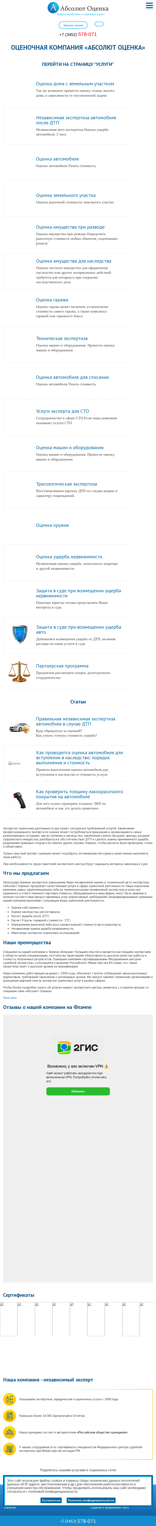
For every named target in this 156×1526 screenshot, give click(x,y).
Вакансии (10, 1507)
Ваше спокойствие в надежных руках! (81, 14)
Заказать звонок (73, 25)
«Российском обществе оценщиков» (102, 1432)
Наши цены (10, 997)
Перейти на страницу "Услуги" (78, 64)
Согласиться (51, 1500)
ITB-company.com (141, 1507)
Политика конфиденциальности (91, 1500)
